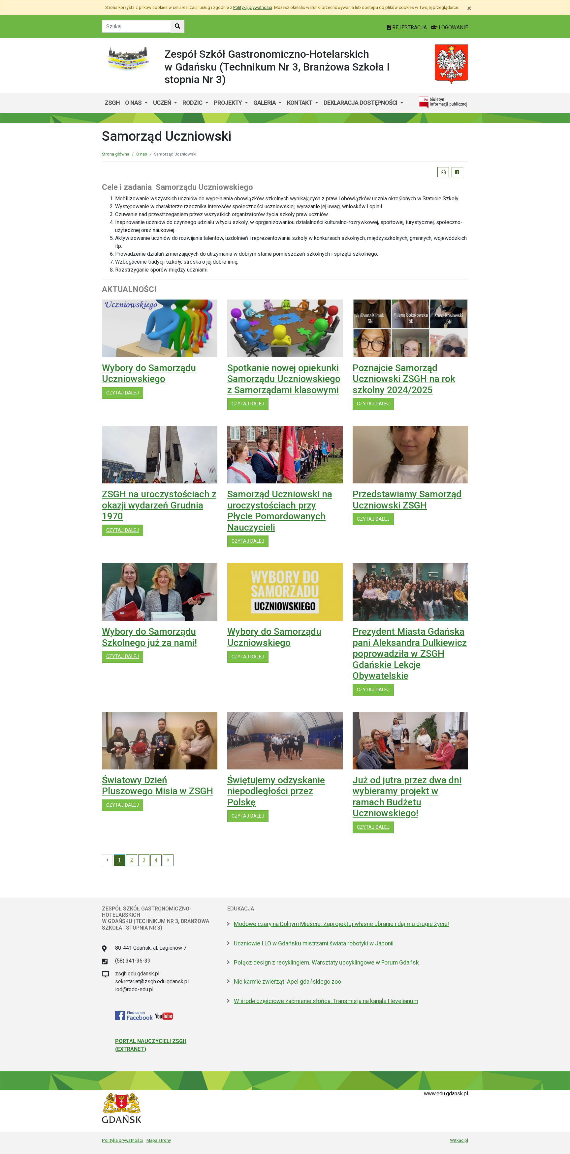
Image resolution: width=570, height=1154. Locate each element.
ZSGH (112, 102)
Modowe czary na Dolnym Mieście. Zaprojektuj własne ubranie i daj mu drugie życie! (341, 924)
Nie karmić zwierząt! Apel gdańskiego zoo (287, 981)
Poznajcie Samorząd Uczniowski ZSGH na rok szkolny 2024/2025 (404, 378)
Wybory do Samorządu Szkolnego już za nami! (149, 637)
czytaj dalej (124, 393)
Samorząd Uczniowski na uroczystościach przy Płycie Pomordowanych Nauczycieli (279, 511)
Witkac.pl (459, 1140)
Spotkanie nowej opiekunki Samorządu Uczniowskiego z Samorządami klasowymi (283, 378)
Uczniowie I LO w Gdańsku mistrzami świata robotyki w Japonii (314, 943)
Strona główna (115, 154)
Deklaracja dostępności (361, 102)
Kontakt (300, 102)
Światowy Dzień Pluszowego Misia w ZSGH (157, 786)
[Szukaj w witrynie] (177, 26)
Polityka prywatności (122, 1140)
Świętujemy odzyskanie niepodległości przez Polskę (276, 791)
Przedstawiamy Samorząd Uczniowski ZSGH (407, 500)
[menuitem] (136, 103)
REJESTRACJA (409, 27)
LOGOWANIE (452, 27)
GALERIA (265, 102)
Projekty (228, 102)
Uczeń (163, 102)
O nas (134, 102)
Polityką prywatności (252, 7)
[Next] (168, 860)
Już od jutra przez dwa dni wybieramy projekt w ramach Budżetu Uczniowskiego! (407, 797)
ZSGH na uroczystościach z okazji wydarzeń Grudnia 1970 (159, 505)
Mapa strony (158, 1140)
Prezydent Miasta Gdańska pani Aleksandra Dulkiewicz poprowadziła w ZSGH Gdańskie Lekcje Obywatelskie (410, 653)
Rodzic (193, 102)
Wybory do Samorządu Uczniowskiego (149, 373)
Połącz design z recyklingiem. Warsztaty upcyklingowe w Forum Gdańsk (326, 962)
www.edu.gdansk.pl (446, 1093)
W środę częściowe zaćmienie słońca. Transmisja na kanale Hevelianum (326, 1001)
